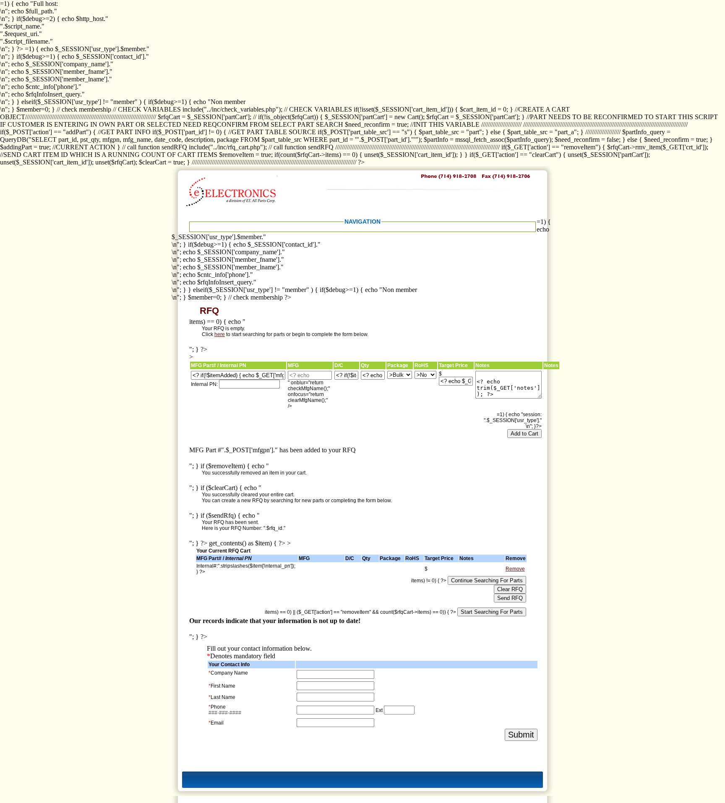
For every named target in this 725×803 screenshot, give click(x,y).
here (219, 334)
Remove (515, 569)
